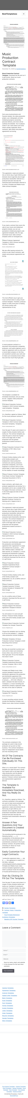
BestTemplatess (9, 14)
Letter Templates (7, 1010)
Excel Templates (7, 1000)
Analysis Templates (8, 993)
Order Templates (7, 1013)
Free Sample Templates (8, 1086)
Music (12, 910)
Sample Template (17, 1088)
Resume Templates (8, 1015)
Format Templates (7, 1005)
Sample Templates (9, 908)
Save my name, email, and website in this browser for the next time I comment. (14, 964)
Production (17, 910)
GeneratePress (14, 1095)
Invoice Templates (7, 1008)
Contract (6, 910)
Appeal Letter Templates (9, 995)
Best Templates (7, 1088)
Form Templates (7, 1003)
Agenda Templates (8, 988)
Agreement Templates (9, 990)
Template (5, 912)
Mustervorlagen (17, 1091)
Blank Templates (7, 998)
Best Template (13, 1090)
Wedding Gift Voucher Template (13, 919)
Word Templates (7, 1020)
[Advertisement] (14, 1053)
